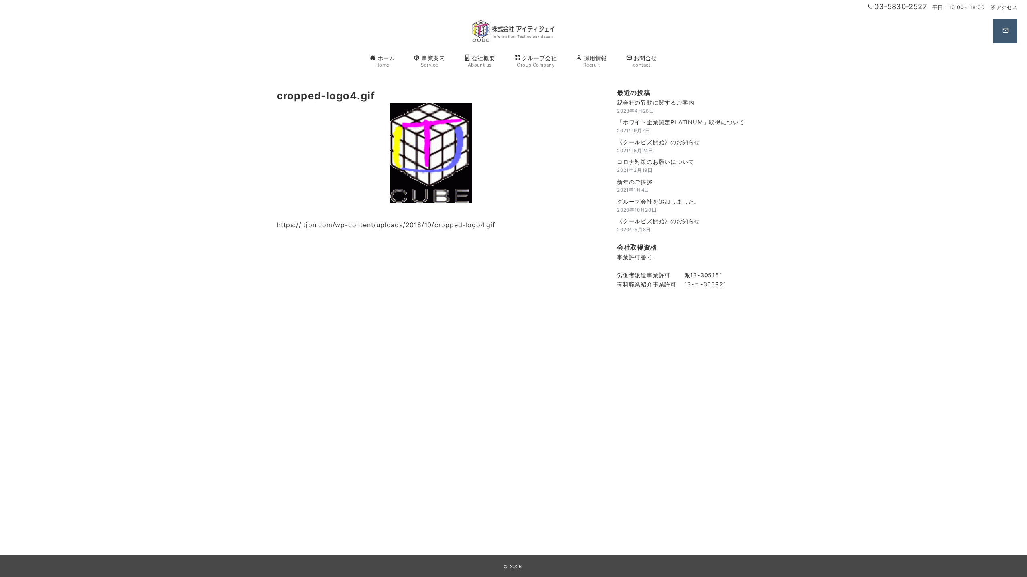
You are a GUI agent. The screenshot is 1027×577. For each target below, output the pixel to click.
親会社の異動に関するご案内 (655, 102)
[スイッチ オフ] (1005, 31)
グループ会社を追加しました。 (658, 201)
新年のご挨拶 (635, 181)
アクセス (1006, 7)
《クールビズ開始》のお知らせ (658, 142)
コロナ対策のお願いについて (655, 161)
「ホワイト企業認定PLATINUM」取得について (681, 122)
